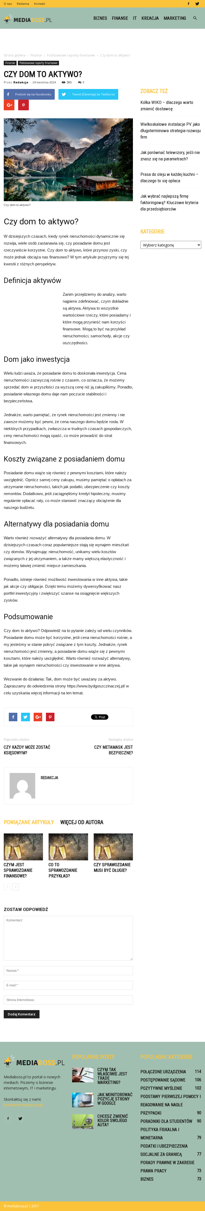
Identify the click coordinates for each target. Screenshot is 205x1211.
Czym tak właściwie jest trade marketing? (112, 1076)
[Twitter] (197, 3)
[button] (194, 18)
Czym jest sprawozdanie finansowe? (18, 870)
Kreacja (150, 18)
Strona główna (14, 55)
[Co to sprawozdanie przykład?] (68, 846)
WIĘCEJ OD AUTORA (81, 822)
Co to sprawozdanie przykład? (63, 870)
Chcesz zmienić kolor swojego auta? (112, 1120)
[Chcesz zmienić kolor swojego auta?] (82, 1121)
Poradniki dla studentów (166, 1121)
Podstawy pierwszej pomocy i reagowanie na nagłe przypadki (170, 1105)
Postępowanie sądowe (162, 1080)
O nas (8, 4)
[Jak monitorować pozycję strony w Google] (82, 1100)
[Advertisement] (102, 40)
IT (135, 18)
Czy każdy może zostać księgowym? (27, 750)
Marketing (175, 18)
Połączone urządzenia (163, 1071)
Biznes (100, 18)
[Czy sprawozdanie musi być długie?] (113, 846)
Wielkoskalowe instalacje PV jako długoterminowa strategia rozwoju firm (170, 130)
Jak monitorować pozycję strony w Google (114, 1099)
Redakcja (20, 82)
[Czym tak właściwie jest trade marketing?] (82, 1075)
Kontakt (39, 4)
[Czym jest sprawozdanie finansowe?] (23, 846)
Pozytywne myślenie (161, 1088)
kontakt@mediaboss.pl (23, 1104)
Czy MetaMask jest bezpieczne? (113, 750)
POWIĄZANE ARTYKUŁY (29, 822)
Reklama (23, 4)
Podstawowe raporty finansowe (38, 63)
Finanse (120, 18)
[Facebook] (188, 3)
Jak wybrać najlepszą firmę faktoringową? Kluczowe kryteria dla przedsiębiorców (169, 202)
